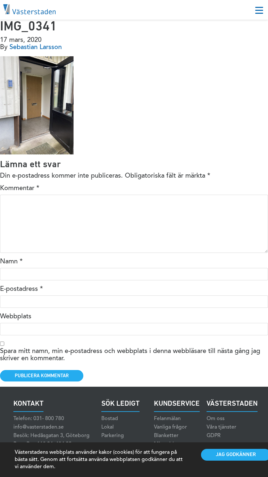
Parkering (112, 435)
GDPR (214, 435)
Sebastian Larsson (35, 47)
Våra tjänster (221, 427)
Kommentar (19, 188)
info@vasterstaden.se (38, 427)
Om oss (216, 418)
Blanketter (166, 435)
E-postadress (21, 289)
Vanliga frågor (170, 427)
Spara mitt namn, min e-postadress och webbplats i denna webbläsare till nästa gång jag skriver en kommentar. (130, 355)
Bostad (109, 418)
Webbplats (15, 316)
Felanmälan (167, 418)
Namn (11, 261)
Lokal (107, 427)
